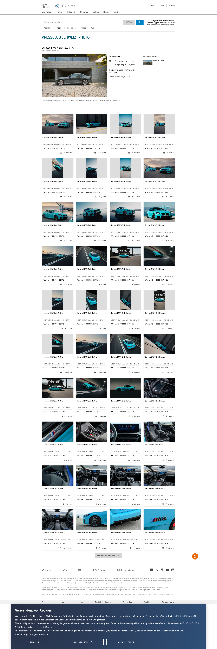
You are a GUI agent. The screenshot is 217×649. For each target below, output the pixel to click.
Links (61, 602)
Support (45, 602)
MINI (80, 570)
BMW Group (46, 570)
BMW (65, 570)
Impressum (79, 602)
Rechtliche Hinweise (103, 602)
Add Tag (129, 22)
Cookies (147, 602)
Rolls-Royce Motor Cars (126, 570)
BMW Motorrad (99, 570)
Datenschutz (128, 602)
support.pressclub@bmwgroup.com (161, 25)
